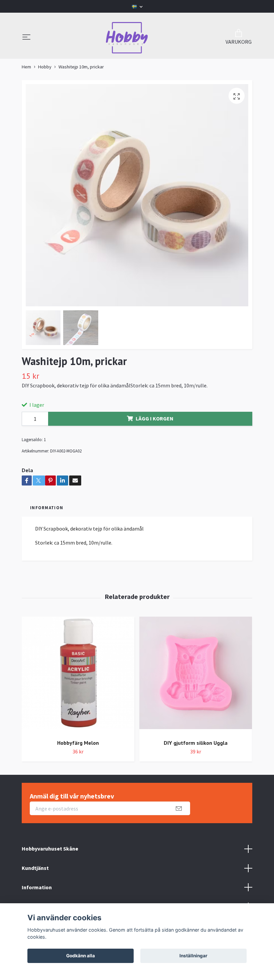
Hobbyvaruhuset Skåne (50, 848)
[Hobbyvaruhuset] (127, 37)
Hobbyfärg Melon (78, 742)
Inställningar (193, 955)
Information (37, 887)
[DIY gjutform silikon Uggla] (195, 675)
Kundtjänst (35, 868)
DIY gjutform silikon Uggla (196, 742)
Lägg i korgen (154, 418)
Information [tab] (46, 507)
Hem (26, 67)
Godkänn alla (80, 955)
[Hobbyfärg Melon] (78, 675)
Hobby (44, 67)
